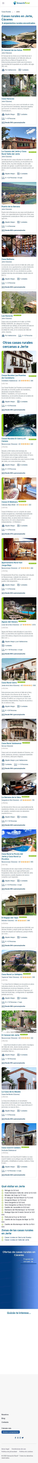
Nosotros (5, 1415)
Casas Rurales (6, 12)
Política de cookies (26, 1451)
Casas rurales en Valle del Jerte (16, 1240)
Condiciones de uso (19, 1449)
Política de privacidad (9, 1451)
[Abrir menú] (3, 3)
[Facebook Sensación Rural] (15, 1437)
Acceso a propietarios (10, 1432)
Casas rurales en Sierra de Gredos (17, 1237)
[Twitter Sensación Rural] (23, 1437)
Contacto (5, 1422)
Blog (3, 1418)
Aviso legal (5, 1449)
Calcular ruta (6, 1428)
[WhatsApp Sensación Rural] (20, 1437)
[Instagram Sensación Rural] (18, 1437)
